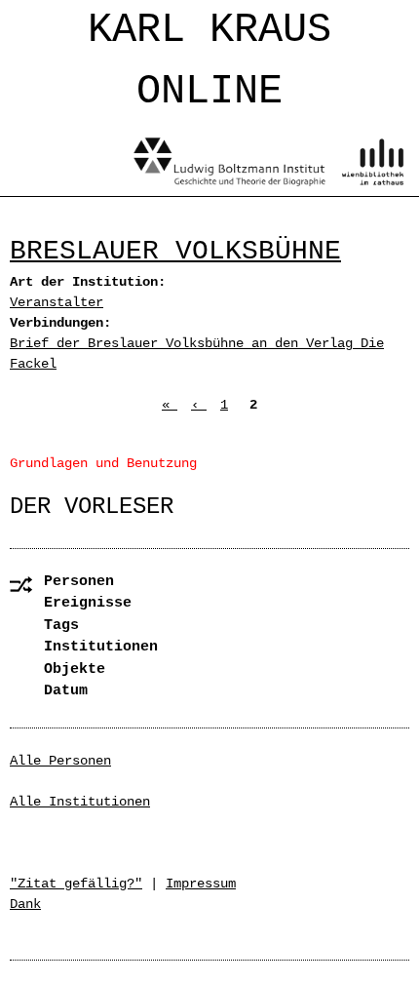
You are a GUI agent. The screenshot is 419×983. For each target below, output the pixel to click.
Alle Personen (60, 760)
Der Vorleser (91, 506)
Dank (25, 904)
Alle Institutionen (80, 801)
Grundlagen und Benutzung (103, 463)
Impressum (201, 883)
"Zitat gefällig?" (76, 883)
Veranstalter (56, 302)
